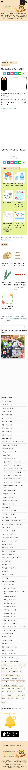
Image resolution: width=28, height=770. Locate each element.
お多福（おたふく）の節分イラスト (14, 316)
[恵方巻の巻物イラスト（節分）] (16, 73)
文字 (3, 695)
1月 (3, 665)
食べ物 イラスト (20, 237)
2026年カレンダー (17, 671)
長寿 (22, 698)
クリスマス (14, 678)
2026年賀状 (5, 675)
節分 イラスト (12, 237)
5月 (20, 665)
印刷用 (18, 688)
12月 (20, 668)
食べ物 (9, 240)
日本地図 (9, 695)
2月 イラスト (6, 237)
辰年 (12, 698)
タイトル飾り (5, 681)
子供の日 (9, 692)
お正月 (11, 675)
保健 (9, 688)
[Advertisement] (14, 41)
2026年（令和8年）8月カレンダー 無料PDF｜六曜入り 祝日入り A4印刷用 (8, 227)
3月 (11, 665)
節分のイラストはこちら (9, 108)
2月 (3, 240)
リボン (3, 688)
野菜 (17, 698)
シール (20, 678)
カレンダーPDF (5, 678)
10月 (16, 668)
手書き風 (20, 692)
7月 (3, 668)
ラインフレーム (5, 685)
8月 (7, 668)
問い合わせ (6, 745)
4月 (15, 665)
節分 (6, 240)
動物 (13, 688)
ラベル (21, 685)
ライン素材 (14, 685)
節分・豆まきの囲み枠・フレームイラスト (7, 308)
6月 (24, 665)
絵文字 (3, 698)
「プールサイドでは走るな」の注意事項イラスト (19, 225)
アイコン (18, 675)
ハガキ (12, 681)
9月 (11, 668)
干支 (14, 692)
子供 (3, 692)
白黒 (18, 695)
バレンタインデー (20, 681)
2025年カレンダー (6, 671)
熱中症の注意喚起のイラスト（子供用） (8, 185)
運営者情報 (12, 745)
